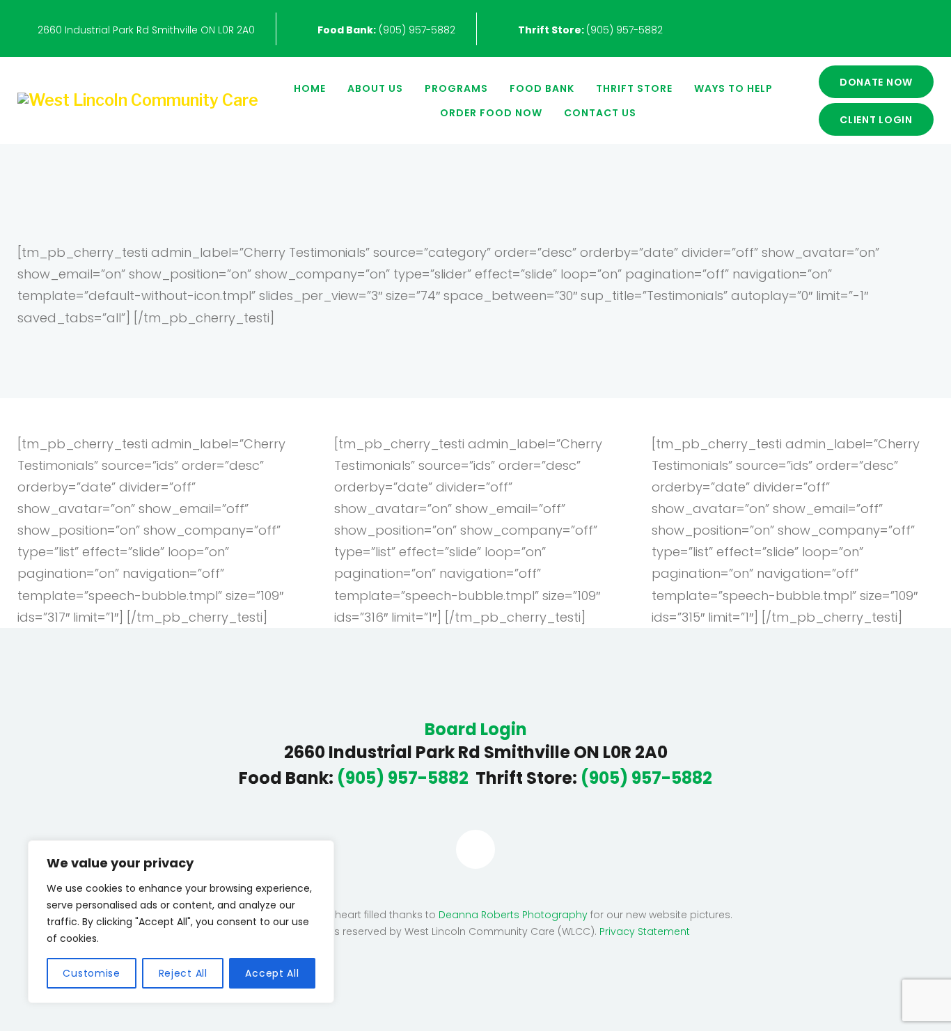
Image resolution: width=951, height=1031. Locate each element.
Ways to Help (733, 88)
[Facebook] (475, 849)
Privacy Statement (644, 931)
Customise (91, 973)
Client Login (876, 120)
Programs (456, 88)
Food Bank (542, 88)
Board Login (476, 729)
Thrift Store (634, 88)
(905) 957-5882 (386, 30)
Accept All (272, 973)
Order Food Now (491, 113)
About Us (375, 88)
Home (310, 88)
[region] (181, 921)
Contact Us (600, 113)
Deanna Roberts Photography (513, 915)
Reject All (183, 973)
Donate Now (876, 82)
